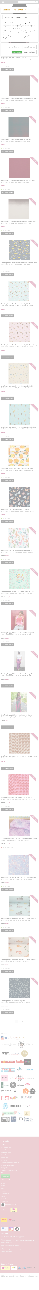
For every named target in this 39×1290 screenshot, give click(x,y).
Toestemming (9, 17)
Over (25, 17)
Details (18, 17)
